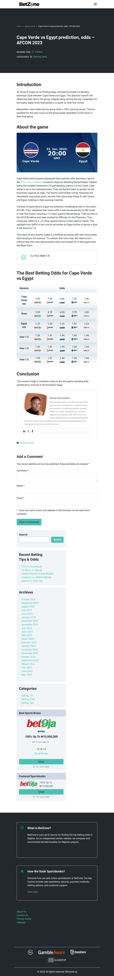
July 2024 (26, 628)
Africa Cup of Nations (31, 182)
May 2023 (26, 674)
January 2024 (28, 646)
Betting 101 (27, 695)
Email (20, 498)
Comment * (22, 470)
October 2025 (28, 599)
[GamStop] (57, 961)
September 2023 (30, 660)
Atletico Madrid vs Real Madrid (37, 573)
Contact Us (22, 915)
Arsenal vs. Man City (32, 580)
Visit (41, 761)
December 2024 (29, 621)
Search (23, 534)
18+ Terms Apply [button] (42, 767)
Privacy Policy (24, 918)
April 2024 (26, 635)
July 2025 (26, 610)
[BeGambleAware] (51, 953)
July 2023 (26, 667)
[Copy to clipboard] (48, 742)
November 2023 (29, 653)
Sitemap (21, 922)
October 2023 (28, 656)
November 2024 (29, 624)
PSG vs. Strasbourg (31, 566)
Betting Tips (27, 702)
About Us (21, 911)
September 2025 (30, 603)
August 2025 (28, 606)
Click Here (32, 892)
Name (20, 485)
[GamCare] (78, 953)
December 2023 (29, 649)
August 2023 (28, 664)
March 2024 (27, 638)
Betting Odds (30, 26)
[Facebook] (32, 431)
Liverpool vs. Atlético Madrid (36, 577)
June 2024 (27, 631)
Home (19, 26)
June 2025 (27, 613)
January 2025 (28, 617)
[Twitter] (28, 431)
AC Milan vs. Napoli (31, 570)
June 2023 (27, 671)
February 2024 (29, 642)
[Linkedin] (24, 431)
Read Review (41, 753)
